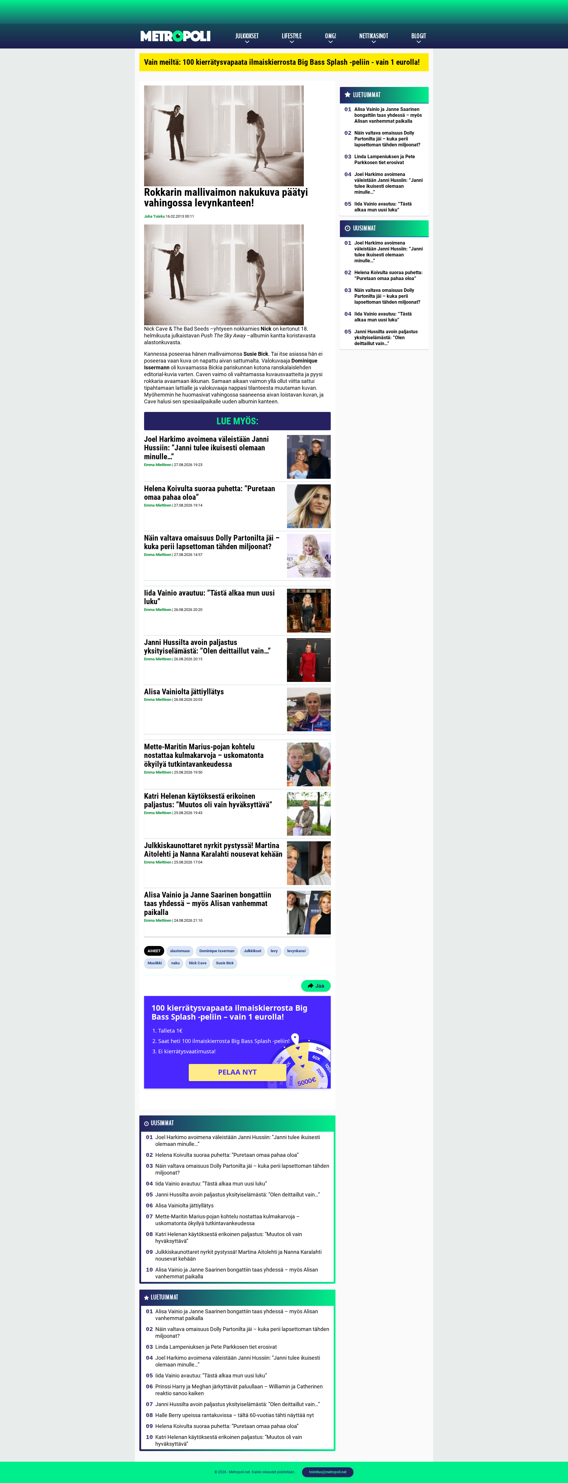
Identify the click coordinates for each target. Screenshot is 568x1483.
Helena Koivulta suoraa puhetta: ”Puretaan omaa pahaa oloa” (209, 493)
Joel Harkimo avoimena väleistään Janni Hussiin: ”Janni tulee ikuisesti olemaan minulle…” (206, 448)
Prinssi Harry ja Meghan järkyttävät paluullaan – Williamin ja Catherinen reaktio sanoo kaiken (239, 1389)
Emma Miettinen (157, 464)
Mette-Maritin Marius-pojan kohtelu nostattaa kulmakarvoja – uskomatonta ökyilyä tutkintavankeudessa (204, 755)
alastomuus (180, 951)
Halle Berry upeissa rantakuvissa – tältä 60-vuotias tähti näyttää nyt (234, 1415)
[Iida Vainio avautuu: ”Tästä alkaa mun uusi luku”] (308, 611)
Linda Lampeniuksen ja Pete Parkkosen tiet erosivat (216, 1347)
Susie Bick (225, 963)
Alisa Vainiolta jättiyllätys (184, 691)
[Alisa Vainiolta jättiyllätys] (308, 709)
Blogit (419, 36)
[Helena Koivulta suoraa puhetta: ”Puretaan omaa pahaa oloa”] (309, 506)
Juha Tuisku (154, 216)
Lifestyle (292, 36)
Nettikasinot (373, 36)
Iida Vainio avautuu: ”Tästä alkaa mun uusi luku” (209, 597)
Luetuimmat (164, 1297)
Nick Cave (197, 963)
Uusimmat (162, 1123)
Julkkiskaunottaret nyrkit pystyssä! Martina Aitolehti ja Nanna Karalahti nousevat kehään (213, 850)
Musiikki (155, 963)
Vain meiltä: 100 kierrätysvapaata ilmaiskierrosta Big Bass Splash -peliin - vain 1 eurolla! (282, 62)
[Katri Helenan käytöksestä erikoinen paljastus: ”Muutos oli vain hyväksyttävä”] (308, 814)
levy (274, 951)
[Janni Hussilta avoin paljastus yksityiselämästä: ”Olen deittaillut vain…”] (308, 660)
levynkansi (296, 951)
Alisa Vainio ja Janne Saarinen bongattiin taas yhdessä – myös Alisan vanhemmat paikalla (207, 903)
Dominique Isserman (216, 951)
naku (175, 963)
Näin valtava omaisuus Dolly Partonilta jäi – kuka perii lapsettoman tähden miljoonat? (212, 542)
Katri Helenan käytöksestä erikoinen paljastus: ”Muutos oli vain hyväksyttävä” (208, 800)
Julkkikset (247, 36)
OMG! (330, 36)
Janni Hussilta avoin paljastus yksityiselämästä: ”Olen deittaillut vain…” (207, 647)
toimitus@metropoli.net (327, 1472)
